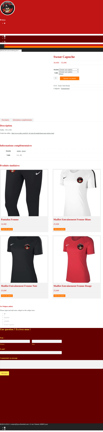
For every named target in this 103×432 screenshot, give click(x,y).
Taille (56, 73)
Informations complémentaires (22, 120)
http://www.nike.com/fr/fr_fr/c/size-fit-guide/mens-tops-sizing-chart (32, 133)
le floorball (7, 26)
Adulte (19, 151)
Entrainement (65, 88)
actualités (7, 30)
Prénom (2, 344)
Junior (24, 151)
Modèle (56, 70)
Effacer (61, 74)
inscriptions (7, 32)
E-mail (3, 349)
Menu (3, 20)
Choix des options (7, 229)
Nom (33, 344)
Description (5, 120)
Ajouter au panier (69, 78)
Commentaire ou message (8, 358)
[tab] (5, 120)
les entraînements (9, 28)
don (5, 34)
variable (6, 321)
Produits (6, 317)
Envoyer (5, 373)
